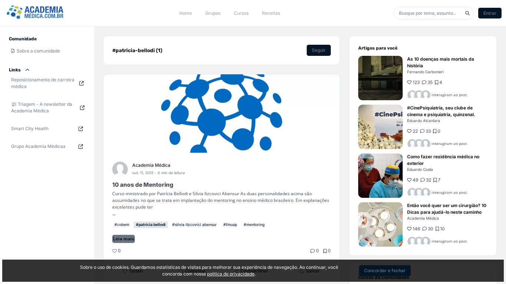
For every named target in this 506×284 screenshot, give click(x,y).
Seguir (319, 50)
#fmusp (230, 224)
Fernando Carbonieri (425, 72)
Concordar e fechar (385, 270)
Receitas (271, 13)
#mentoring (254, 224)
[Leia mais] (380, 78)
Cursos (241, 13)
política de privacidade (230, 274)
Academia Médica (151, 165)
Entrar (489, 13)
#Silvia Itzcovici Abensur (194, 224)
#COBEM (121, 224)
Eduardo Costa (420, 169)
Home (185, 13)
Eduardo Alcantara (423, 120)
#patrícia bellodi (151, 224)
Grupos (212, 13)
